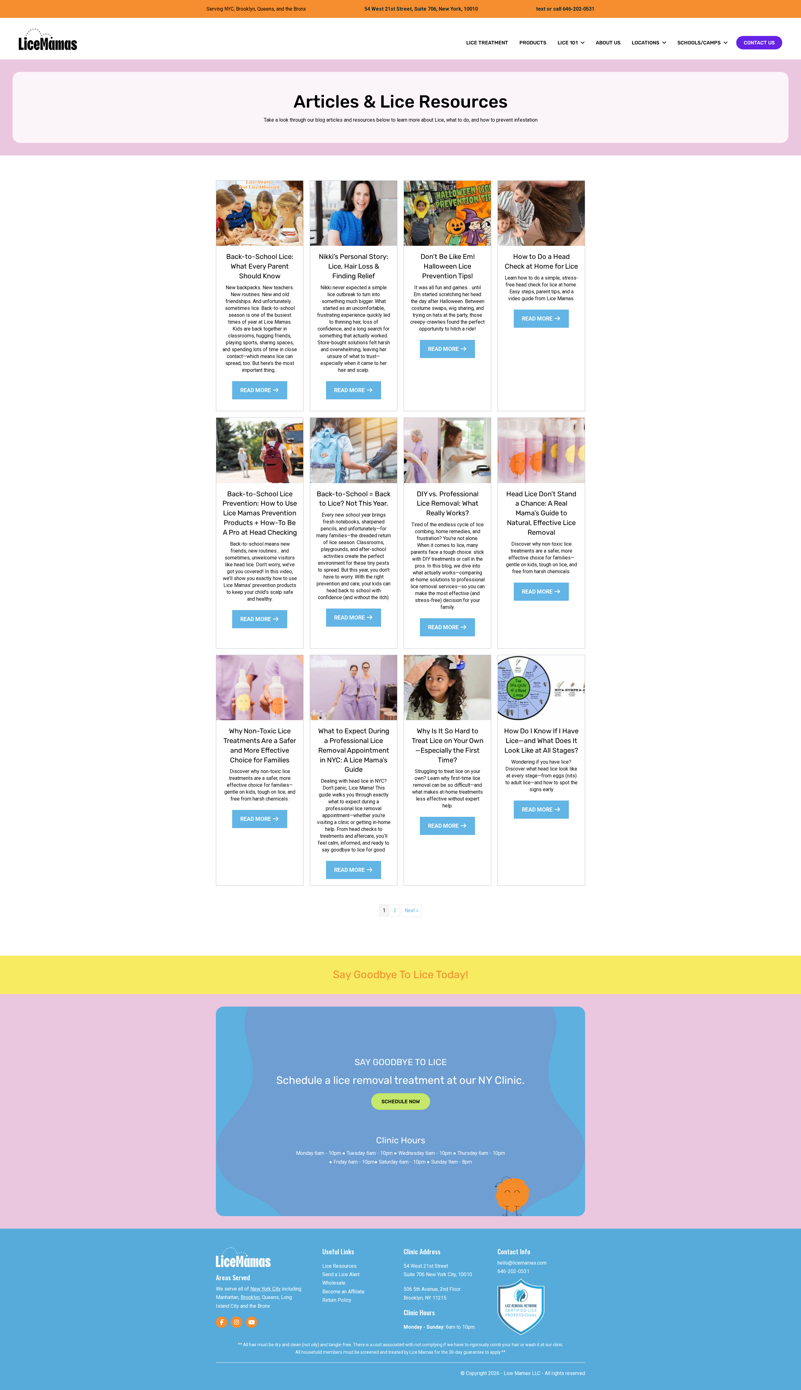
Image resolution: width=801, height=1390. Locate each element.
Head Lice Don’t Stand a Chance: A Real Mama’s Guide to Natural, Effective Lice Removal (541, 513)
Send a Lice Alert (341, 1274)
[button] (221, 1322)
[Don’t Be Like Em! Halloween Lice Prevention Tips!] (447, 213)
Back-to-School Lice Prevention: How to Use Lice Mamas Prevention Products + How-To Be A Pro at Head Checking (259, 513)
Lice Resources (339, 1266)
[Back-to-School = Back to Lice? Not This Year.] (353, 450)
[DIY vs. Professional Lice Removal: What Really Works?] (447, 450)
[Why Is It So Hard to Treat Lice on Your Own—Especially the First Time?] (447, 687)
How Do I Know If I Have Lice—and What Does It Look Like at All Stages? (541, 741)
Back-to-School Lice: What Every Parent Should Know (259, 266)
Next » (412, 910)
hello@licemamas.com (522, 1263)
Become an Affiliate (343, 1292)
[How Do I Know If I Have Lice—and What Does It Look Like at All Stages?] (541, 687)
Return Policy (336, 1300)
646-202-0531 (513, 1271)
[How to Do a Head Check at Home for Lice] (541, 213)
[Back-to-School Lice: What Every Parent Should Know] (259, 213)
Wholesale (333, 1283)
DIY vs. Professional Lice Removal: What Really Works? (447, 504)
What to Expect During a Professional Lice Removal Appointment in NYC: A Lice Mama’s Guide (353, 750)
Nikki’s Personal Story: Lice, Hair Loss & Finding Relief (353, 266)
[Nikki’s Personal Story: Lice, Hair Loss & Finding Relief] (353, 213)
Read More (264, 390)
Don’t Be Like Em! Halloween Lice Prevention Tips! (448, 266)
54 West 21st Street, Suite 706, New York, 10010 (421, 9)
